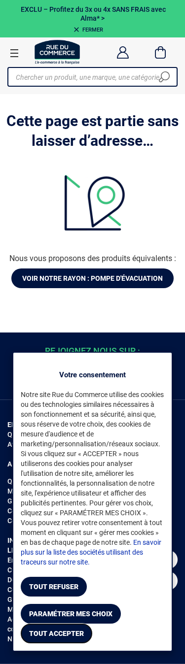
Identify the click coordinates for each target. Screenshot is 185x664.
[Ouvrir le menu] (14, 52)
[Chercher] (164, 76)
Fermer (92, 30)
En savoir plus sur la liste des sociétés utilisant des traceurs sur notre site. (91, 552)
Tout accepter (56, 633)
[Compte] (122, 52)
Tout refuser (53, 587)
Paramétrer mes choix (70, 614)
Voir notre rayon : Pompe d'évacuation (92, 278)
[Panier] (160, 52)
